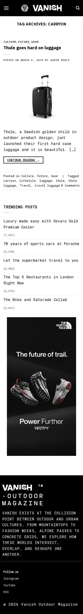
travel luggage (47, 185)
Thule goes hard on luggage (32, 47)
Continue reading (23, 160)
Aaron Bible (60, 60)
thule (60, 180)
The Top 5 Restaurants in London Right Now (38, 279)
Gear (35, 41)
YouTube (9, 585)
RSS (6, 592)
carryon (9, 180)
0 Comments (70, 185)
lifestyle (27, 180)
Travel (25, 185)
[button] (6, 8)
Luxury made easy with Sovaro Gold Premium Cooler (40, 223)
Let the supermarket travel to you (40, 260)
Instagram (10, 578)
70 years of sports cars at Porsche (41, 243)
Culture (9, 41)
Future (23, 41)
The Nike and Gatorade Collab (35, 299)
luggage (45, 180)
